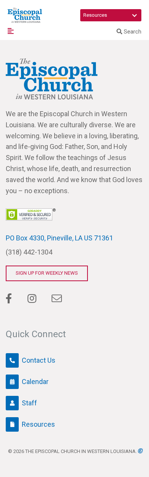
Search (131, 31)
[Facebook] (9, 298)
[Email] (57, 298)
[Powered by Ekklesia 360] (140, 450)
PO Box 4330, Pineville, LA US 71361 (59, 238)
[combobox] (110, 15)
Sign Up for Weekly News (47, 273)
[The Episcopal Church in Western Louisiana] (25, 15)
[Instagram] (32, 298)
